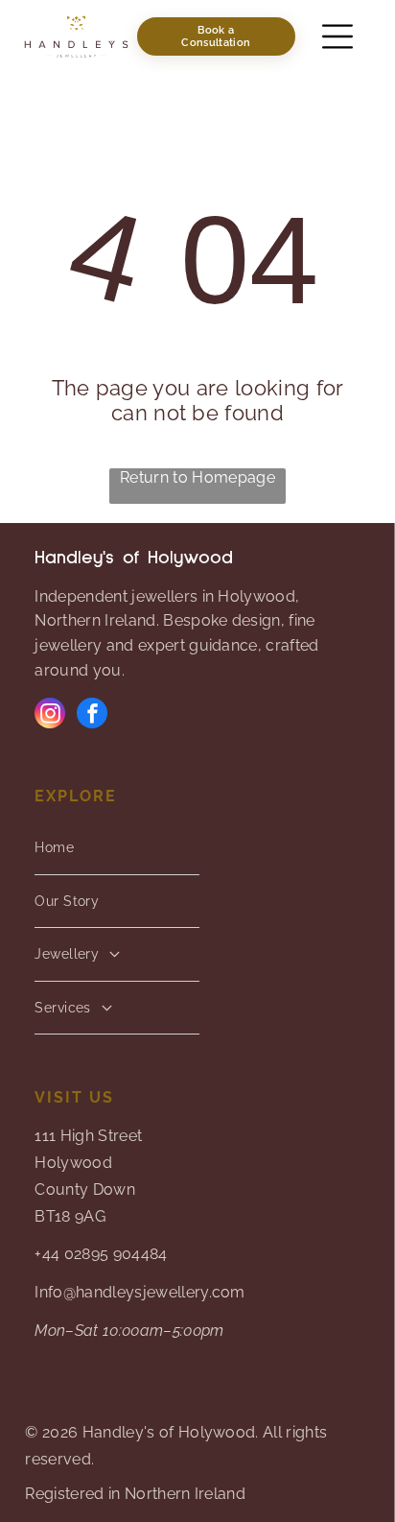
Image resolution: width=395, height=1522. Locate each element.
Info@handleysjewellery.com (139, 1292)
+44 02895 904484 (101, 1254)
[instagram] (50, 715)
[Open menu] (337, 36)
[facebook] (92, 715)
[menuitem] (116, 848)
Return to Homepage (197, 477)
